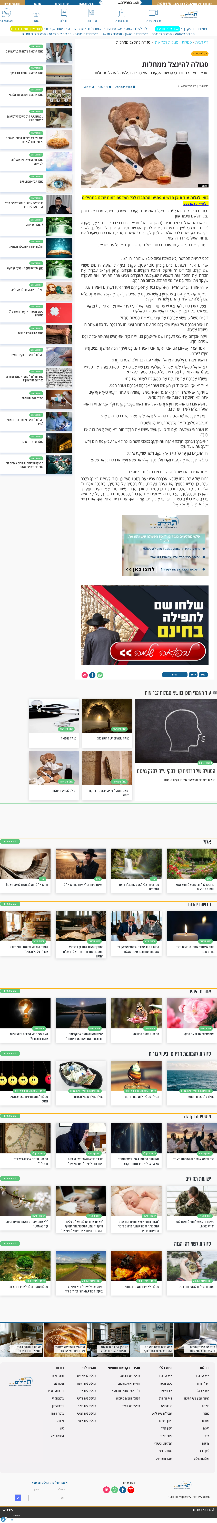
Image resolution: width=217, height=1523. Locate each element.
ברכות (60, 1368)
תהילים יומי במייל (131, 1406)
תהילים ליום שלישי (86, 34)
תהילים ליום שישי (87, 1420)
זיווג (62, 1428)
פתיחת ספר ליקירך (195, 29)
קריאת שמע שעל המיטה (196, 1398)
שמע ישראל (203, 1391)
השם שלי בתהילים (167, 29)
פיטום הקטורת (55, 29)
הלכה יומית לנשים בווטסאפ (126, 1391)
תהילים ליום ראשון (136, 34)
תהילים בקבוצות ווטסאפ (124, 1368)
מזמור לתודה (76, 29)
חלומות (205, 1420)
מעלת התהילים (201, 1458)
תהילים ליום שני (112, 34)
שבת (206, 1436)
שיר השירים (166, 1391)
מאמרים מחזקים (164, 1458)
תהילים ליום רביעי (60, 34)
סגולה (193, 674)
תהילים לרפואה (185, 34)
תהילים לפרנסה (162, 34)
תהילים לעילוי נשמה (139, 29)
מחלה (174, 674)
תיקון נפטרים (165, 1420)
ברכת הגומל (58, 1398)
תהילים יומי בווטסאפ (129, 1375)
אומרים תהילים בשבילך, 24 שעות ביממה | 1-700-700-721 (184, 4)
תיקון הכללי (166, 1428)
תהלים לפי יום (86, 1368)
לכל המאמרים (10, 841)
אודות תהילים (62, 4)
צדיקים (205, 1443)
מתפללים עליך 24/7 (162, 1413)
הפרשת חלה (57, 1436)
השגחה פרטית (165, 1450)
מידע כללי (165, 1368)
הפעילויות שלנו (86, 4)
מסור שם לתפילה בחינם (26, 29)
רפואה (203, 674)
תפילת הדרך (202, 1383)
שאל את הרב (114, 29)
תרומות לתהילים (12, 4)
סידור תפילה (166, 1436)
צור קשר (37, 4)
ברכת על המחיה (55, 1391)
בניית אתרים (16, 1516)
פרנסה (60, 1420)
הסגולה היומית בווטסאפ (127, 1398)
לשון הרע (204, 1450)
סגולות (206, 1413)
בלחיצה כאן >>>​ (196, 203)
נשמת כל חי (95, 29)
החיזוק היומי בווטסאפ (129, 1383)
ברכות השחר (57, 1413)
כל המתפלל (166, 1406)
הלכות (206, 1428)
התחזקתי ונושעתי (163, 1443)
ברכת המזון (58, 1406)
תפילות (204, 1368)
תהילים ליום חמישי (34, 34)
